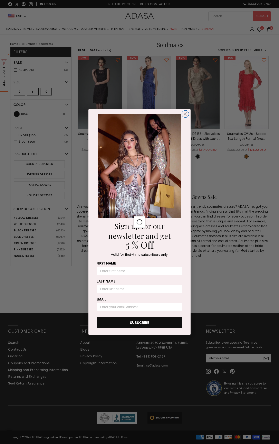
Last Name (106, 281)
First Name (106, 263)
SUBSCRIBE (139, 322)
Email (101, 299)
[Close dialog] (185, 114)
